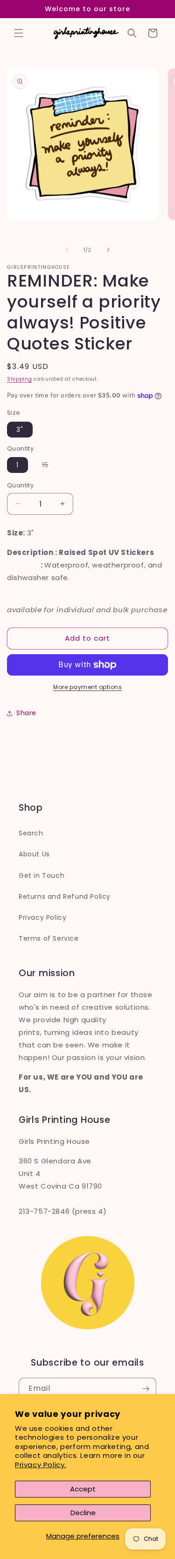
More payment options (87, 687)
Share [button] (26, 713)
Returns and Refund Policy (65, 896)
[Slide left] (67, 249)
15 (50, 466)
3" (19, 429)
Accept (83, 1489)
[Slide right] (108, 249)
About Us (34, 854)
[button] (18, 33)
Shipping (19, 379)
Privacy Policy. (40, 1465)
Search (31, 833)
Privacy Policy (42, 917)
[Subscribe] (145, 1389)
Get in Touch (41, 875)
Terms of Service (49, 938)
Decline (83, 1513)
